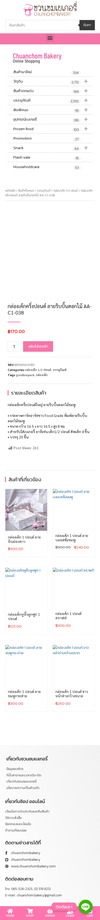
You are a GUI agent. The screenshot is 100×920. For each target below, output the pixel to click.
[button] (50, 37)
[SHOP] (30, 911)
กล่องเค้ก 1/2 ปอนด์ (65, 190)
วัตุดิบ (50, 81)
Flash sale (46, 157)
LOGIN (70, 915)
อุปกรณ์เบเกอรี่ (50, 119)
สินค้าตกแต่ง (50, 91)
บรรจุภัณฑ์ (50, 100)
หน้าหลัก (10, 190)
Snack (50, 148)
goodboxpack (25, 375)
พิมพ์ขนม (50, 110)
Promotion (46, 138)
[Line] (86, 907)
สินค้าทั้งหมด (26, 190)
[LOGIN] (70, 911)
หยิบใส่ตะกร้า (38, 346)
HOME (10, 915)
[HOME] (10, 911)
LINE (90, 915)
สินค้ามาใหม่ (46, 72)
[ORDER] (50, 911)
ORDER (50, 915)
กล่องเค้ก (42, 375)
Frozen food (50, 129)
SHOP (30, 915)
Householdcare (46, 167)
